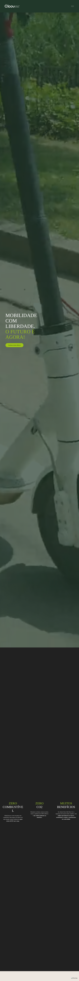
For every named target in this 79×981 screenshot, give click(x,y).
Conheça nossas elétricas (14, 345)
